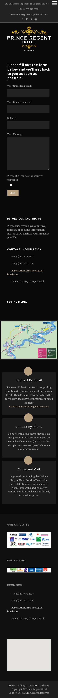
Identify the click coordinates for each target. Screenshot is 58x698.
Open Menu (54, 3)
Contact (33, 685)
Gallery (21, 685)
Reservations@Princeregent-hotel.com (29, 406)
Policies (45, 685)
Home (11, 685)
